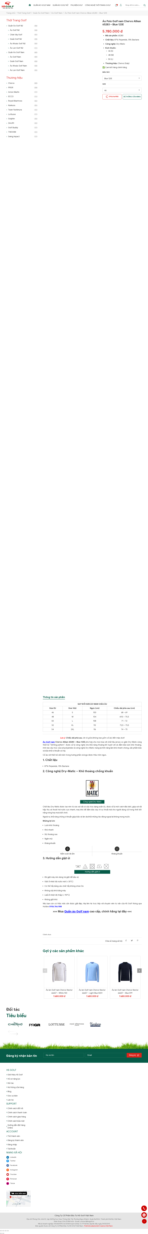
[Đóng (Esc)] (8, 1230)
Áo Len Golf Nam (23, 70)
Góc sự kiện (13, 1096)
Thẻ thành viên (14, 1136)
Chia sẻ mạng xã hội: (114, 941)
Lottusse (22, 114)
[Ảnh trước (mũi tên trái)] (1, 1233)
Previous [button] (45, 970)
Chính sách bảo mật (16, 1121)
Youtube (13, 1174)
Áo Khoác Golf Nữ (23, 43)
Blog (9, 1091)
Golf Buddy (22, 127)
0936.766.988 (55, 906)
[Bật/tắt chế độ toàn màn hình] (3, 1230)
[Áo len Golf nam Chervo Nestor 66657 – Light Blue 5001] (92, 972)
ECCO (22, 96)
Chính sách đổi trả (15, 1108)
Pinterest (13, 1179)
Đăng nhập (12, 1145)
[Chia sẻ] (5, 1230)
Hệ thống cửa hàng (132, 97)
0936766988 (144, 1215)
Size (104, 84)
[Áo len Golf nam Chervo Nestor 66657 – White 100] (59, 972)
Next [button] (139, 970)
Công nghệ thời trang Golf (98, 5)
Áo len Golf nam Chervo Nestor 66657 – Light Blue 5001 (92, 991)
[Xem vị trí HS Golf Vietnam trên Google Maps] (18, 1199)
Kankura (22, 105)
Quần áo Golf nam (41, 5)
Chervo (22, 83)
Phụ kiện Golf (77, 5)
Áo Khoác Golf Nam (23, 66)
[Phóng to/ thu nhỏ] (1, 1230)
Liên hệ (11, 1100)
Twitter (12, 1161)
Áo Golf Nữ (23, 30)
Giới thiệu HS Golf (15, 1075)
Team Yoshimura (22, 110)
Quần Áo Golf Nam (22, 52)
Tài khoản (12, 1149)
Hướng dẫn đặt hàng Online (16, 1126)
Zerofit (22, 123)
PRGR (22, 87)
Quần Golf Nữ (23, 39)
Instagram (14, 1170)
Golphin (22, 119)
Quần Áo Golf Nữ (22, 26)
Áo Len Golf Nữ (23, 48)
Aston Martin (22, 92)
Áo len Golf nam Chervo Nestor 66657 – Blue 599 (125, 991)
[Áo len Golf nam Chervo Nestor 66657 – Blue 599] (125, 972)
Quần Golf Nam (23, 61)
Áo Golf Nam (23, 57)
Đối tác (11, 1083)
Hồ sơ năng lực (14, 1079)
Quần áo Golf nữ (60, 5)
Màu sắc (106, 72)
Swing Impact (22, 136)
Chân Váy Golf (23, 35)
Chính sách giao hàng (17, 1117)
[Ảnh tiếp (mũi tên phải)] (3, 1233)
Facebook (13, 1165)
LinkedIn (13, 1157)
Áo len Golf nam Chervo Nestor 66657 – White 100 (59, 991)
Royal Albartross (22, 101)
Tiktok (12, 1183)
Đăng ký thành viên (16, 1140)
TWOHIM (22, 132)
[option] (59, 977)
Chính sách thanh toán (17, 1112)
